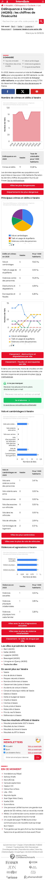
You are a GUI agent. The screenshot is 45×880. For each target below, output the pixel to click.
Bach (13, 26)
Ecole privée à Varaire (12, 706)
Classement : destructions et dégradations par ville (22, 355)
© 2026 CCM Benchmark (34, 852)
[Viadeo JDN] (33, 872)
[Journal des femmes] (12, 862)
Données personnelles (10, 849)
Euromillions (9, 804)
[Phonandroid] (33, 877)
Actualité (9, 5)
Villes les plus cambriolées (23, 535)
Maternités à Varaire (12, 709)
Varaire (6, 672)
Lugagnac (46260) (11, 655)
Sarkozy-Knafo (10, 777)
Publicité (39, 845)
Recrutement (33, 847)
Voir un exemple (35, 746)
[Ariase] (12, 877)
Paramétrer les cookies (26, 849)
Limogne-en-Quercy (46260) (15, 661)
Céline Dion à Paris (11, 789)
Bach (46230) (9, 649)
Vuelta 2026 (9, 801)
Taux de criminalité (11, 61)
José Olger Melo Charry (13, 798)
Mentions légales (7, 852)
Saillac (20, 26)
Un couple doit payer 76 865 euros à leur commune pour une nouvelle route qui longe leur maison (22, 823)
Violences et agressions (32, 64)
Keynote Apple (10, 795)
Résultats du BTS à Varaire (14, 732)
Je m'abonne (21, 400)
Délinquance (20, 5)
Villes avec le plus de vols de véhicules (22, 541)
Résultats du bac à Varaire (14, 726)
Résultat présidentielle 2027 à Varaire (19, 723)
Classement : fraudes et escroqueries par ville (22, 363)
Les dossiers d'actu (12, 753)
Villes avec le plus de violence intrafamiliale (22, 632)
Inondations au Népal (12, 774)
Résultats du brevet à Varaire (15, 729)
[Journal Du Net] (12, 867)
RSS (26, 847)
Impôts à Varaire (10, 700)
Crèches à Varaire (11, 703)
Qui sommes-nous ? (10, 845)
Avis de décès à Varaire (13, 675)
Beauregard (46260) (12, 658)
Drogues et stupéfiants (32, 67)
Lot (39, 5)
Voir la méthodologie (15, 181)
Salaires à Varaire (10, 694)
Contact (9, 847)
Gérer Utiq (38, 849)
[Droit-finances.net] (33, 867)
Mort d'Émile (9, 780)
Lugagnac (29, 26)
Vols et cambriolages (31, 61)
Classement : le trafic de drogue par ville (22, 640)
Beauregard (6, 29)
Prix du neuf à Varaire (12, 712)
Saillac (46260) (9, 652)
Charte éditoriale (29, 845)
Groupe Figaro (19, 852)
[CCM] (33, 862)
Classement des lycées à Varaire (17, 684)
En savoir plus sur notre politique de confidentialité (20, 405)
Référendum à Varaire (12, 715)
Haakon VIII (8, 786)
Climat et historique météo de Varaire (19, 691)
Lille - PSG (8, 792)
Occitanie (32, 5)
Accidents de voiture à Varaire (15, 688)
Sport (7, 749)
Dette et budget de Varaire (14, 697)
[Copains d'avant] (12, 872)
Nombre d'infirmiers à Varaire (16, 681)
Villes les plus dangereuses (22, 185)
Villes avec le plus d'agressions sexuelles (22, 624)
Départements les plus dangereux (22, 192)
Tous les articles (19, 847)
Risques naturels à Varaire (14, 678)
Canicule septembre (12, 783)
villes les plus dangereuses (28, 83)
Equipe (20, 845)
